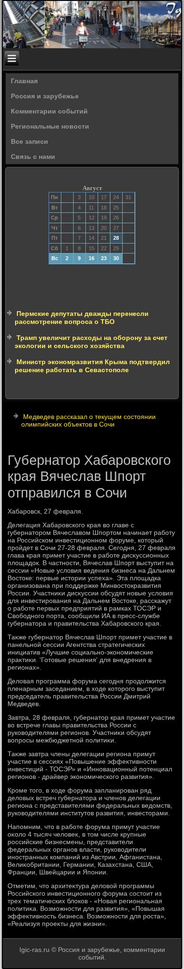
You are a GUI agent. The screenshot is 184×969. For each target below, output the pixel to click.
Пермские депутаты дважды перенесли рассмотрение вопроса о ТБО (82, 318)
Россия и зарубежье (45, 96)
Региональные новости (50, 126)
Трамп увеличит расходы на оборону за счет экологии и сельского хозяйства (91, 342)
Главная (24, 81)
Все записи (29, 141)
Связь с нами (33, 156)
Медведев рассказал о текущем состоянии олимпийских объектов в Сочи (88, 420)
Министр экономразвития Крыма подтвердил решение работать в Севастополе (92, 366)
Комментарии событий (49, 111)
